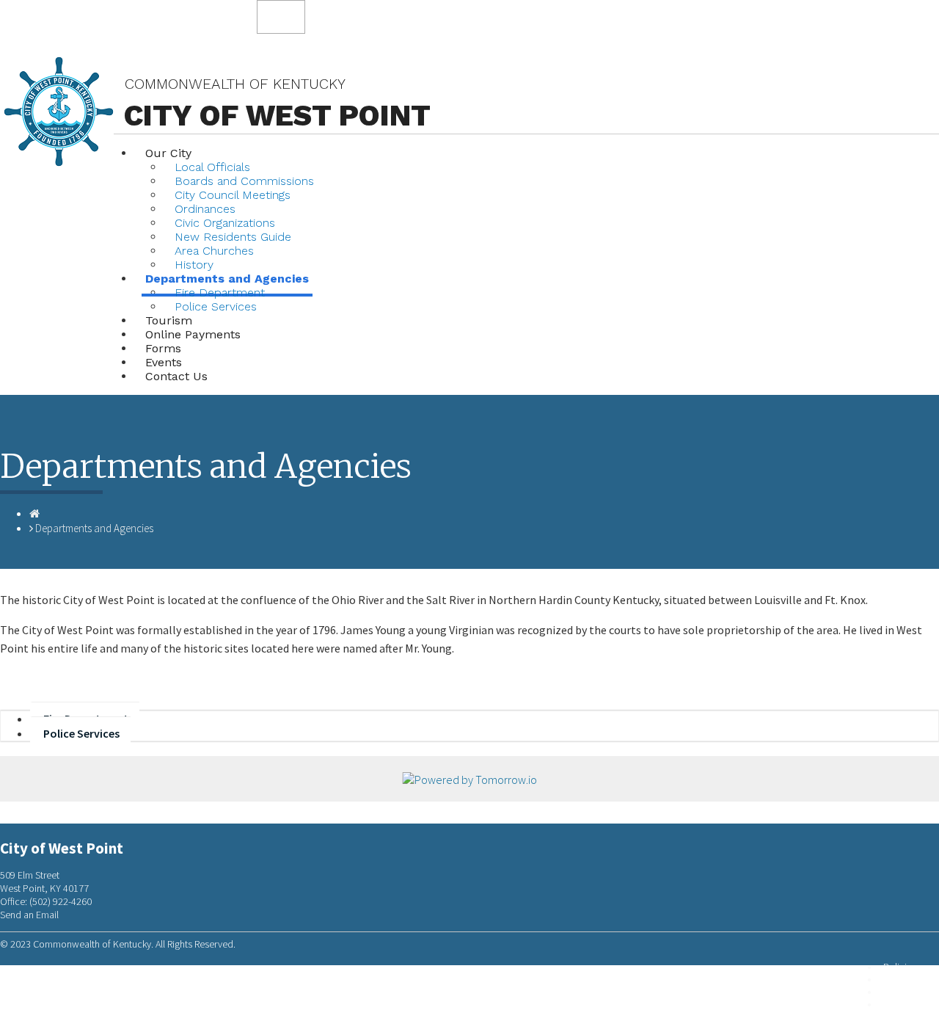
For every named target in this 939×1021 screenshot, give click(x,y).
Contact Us (176, 376)
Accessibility (909, 1004)
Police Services (216, 306)
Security (899, 979)
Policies (899, 967)
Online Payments (193, 334)
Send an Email (29, 914)
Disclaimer (905, 992)
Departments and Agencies (94, 528)
